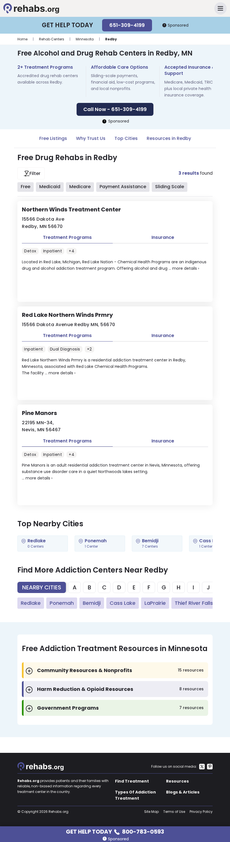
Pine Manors (39, 413)
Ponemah (62, 602)
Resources (177, 781)
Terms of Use (174, 811)
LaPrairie (155, 602)
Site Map (151, 811)
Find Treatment (132, 781)
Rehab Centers (51, 39)
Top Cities (126, 138)
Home (22, 39)
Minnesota (85, 39)
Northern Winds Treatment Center (71, 209)
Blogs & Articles (182, 792)
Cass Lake (122, 602)
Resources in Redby (169, 138)
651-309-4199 (127, 25)
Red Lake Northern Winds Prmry (67, 315)
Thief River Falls (194, 602)
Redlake (31, 602)
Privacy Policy (201, 811)
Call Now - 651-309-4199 (115, 109)
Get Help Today (115, 831)
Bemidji (92, 602)
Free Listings (53, 138)
